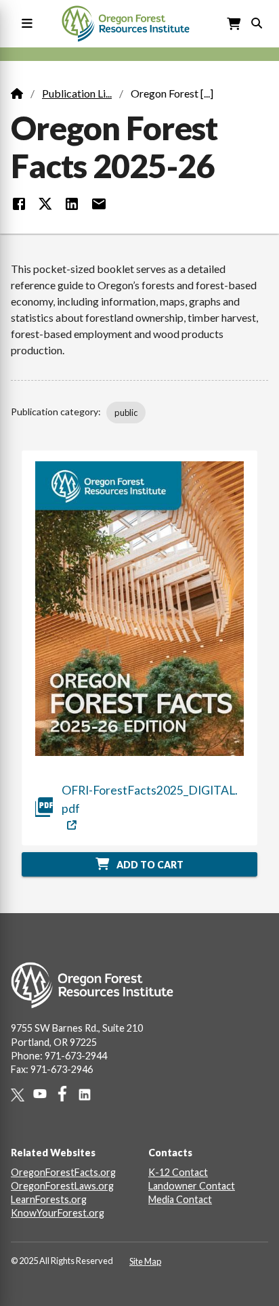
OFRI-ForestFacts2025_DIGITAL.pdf (150, 799)
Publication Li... (77, 93)
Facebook (67, 1093)
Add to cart (149, 864)
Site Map (145, 1261)
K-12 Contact (178, 1172)
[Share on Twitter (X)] (45, 204)
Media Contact (180, 1199)
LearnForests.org (49, 1199)
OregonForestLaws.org (62, 1186)
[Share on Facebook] (19, 203)
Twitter (22, 1095)
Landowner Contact (191, 1186)
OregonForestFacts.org (63, 1172)
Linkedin (89, 1094)
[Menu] (24, 24)
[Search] (256, 22)
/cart (234, 24)
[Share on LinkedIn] (71, 203)
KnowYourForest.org (57, 1213)
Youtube (44, 1093)
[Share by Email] (98, 203)
